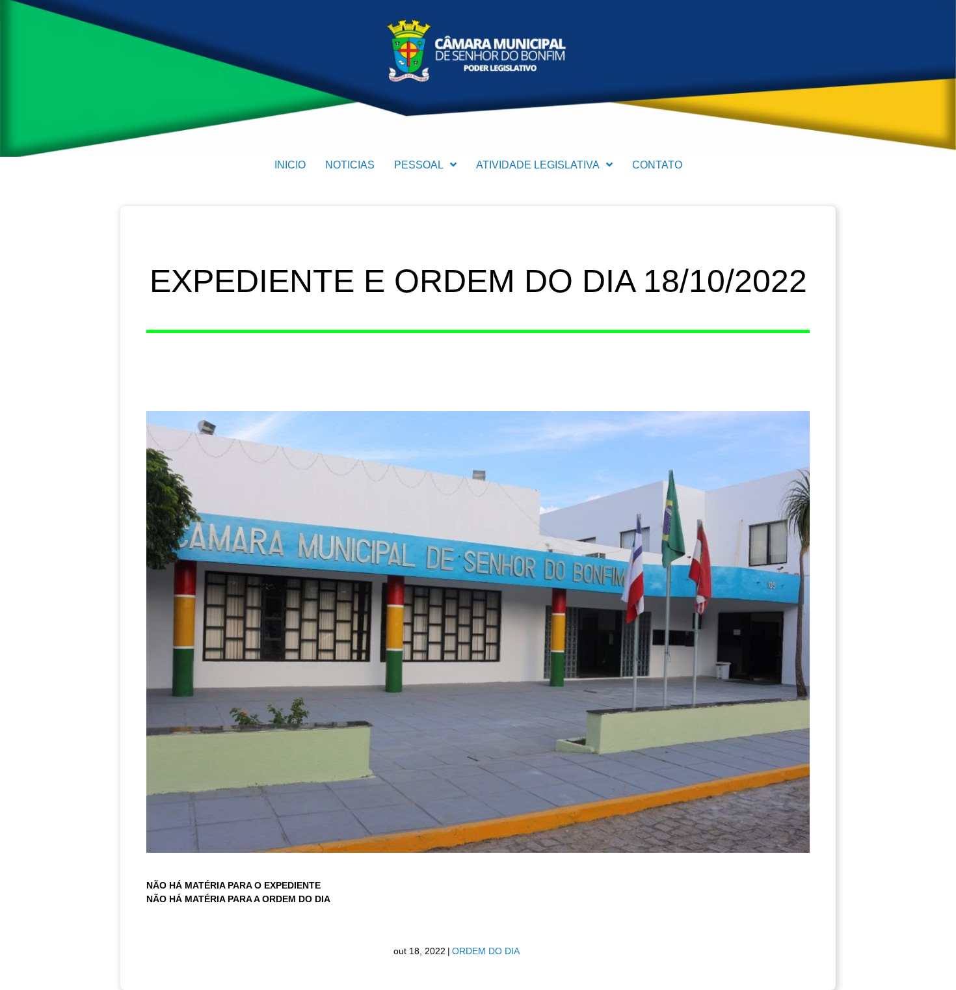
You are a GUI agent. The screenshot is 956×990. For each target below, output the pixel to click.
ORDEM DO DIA (486, 951)
